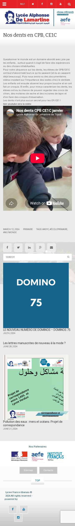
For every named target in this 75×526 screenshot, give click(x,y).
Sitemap (28, 470)
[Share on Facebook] (7, 248)
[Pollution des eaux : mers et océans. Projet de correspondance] (36, 387)
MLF (22, 4)
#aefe (45, 229)
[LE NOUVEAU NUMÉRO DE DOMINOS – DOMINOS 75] (36, 295)
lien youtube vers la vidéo (17, 104)
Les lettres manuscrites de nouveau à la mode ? (34, 343)
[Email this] (51, 248)
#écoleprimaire (58, 229)
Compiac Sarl (25, 499)
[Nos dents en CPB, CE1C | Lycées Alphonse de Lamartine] (37, 18)
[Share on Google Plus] (40, 248)
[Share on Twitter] (18, 248)
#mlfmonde (10, 232)
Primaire (28, 229)
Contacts (48, 470)
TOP (37, 480)
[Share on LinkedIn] (29, 248)
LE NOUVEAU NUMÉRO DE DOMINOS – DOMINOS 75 (36, 329)
